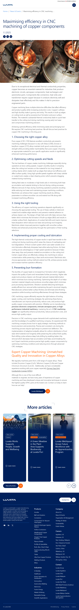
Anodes (36, 512)
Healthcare (37, 574)
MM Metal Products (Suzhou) (64, 585)
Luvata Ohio (59, 573)
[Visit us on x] (12, 525)
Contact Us (65, 500)
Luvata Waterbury (61, 588)
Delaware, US (60, 537)
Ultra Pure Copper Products (42, 557)
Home (5, 11)
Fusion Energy (38, 589)
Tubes (36, 554)
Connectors (37, 518)
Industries (38, 567)
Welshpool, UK (60, 554)
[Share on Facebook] (4, 36)
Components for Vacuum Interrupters (42, 521)
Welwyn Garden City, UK (63, 557)
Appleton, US (60, 534)
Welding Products (39, 560)
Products (37, 509)
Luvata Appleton (61, 571)
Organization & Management (65, 518)
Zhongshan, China (61, 560)
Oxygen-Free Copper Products (40, 538)
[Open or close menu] (74, 5)
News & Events (15, 11)
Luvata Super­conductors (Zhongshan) (63, 597)
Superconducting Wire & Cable (41, 550)
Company (59, 509)
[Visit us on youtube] (4, 525)
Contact (59, 564)
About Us (58, 512)
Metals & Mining (39, 592)
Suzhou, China (60, 548)
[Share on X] (7, 36)
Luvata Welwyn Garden (63, 593)
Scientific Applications (41, 598)
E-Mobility (37, 571)
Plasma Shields (38, 541)
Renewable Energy (39, 595)
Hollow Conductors (40, 530)
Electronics (37, 587)
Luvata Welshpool (37, 391)
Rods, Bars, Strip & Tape (41, 547)
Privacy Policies (65, 607)
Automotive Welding (40, 584)
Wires (36, 563)
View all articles (11, 486)
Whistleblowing (55, 607)
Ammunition (38, 581)
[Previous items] (69, 486)
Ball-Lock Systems (39, 515)
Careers (58, 531)
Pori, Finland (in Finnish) (63, 543)
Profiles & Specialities (40, 544)
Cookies (74, 607)
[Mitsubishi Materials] (67, 1)
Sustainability (60, 523)
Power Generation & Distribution (40, 577)
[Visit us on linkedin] (8, 525)
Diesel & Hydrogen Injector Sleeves (42, 526)
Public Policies (60, 526)
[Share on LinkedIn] (11, 36)
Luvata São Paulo (61, 582)
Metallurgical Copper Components (40, 533)
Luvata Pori (59, 579)
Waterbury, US (60, 551)
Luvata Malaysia (60, 576)
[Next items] (74, 486)
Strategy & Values (61, 521)
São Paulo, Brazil (61, 546)
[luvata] (8, 5)
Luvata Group (60, 568)
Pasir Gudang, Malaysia (63, 540)
